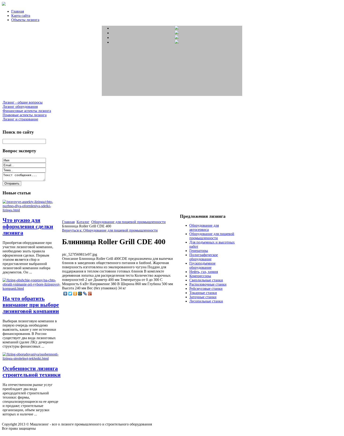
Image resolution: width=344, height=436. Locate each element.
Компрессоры (200, 276)
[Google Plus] (90, 294)
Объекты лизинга (25, 20)
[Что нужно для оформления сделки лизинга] (32, 210)
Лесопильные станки (206, 301)
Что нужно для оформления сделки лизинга (28, 226)
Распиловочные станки (208, 284)
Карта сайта (20, 16)
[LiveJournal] (85, 294)
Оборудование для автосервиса (204, 227)
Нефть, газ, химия (203, 272)
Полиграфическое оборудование (203, 257)
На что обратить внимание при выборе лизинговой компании (31, 304)
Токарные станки (203, 293)
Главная (17, 11)
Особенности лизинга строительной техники (32, 371)
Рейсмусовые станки (206, 289)
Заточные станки (202, 297)
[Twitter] (70, 294)
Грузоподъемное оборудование (202, 265)
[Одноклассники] (75, 294)
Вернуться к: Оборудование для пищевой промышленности (110, 230)
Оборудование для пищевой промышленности (128, 222)
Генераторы (198, 251)
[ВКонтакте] (65, 294)
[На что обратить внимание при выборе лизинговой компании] (32, 289)
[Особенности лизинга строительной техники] (32, 358)
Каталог (83, 222)
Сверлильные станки (206, 280)
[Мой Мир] (80, 294)
